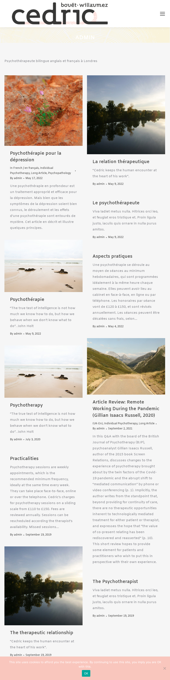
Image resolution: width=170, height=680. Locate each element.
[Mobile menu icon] (162, 14)
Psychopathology (59, 173)
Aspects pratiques (112, 256)
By (16, 178)
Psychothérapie (27, 300)
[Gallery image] (126, 114)
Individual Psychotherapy (120, 423)
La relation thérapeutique (121, 162)
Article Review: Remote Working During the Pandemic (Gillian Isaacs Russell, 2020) (126, 409)
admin (85, 37)
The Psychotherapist (115, 582)
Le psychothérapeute (116, 203)
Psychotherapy (26, 405)
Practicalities (24, 459)
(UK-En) (98, 423)
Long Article (39, 173)
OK (86, 673)
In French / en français (24, 168)
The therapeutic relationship (41, 633)
